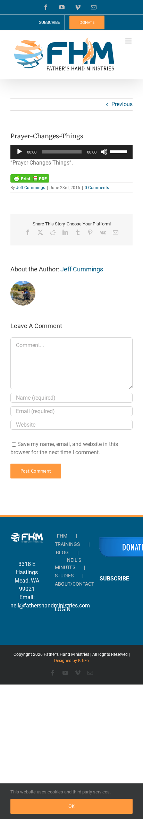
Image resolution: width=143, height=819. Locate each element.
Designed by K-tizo (71, 660)
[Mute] (104, 151)
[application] (71, 152)
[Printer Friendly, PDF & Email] (29, 178)
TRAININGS (67, 544)
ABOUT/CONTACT (74, 584)
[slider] (119, 151)
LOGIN (62, 609)
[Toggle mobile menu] (129, 41)
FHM (62, 536)
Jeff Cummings (30, 187)
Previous (122, 104)
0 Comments (97, 187)
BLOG (62, 552)
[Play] (19, 151)
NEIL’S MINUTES (68, 563)
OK (71, 806)
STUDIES (64, 575)
